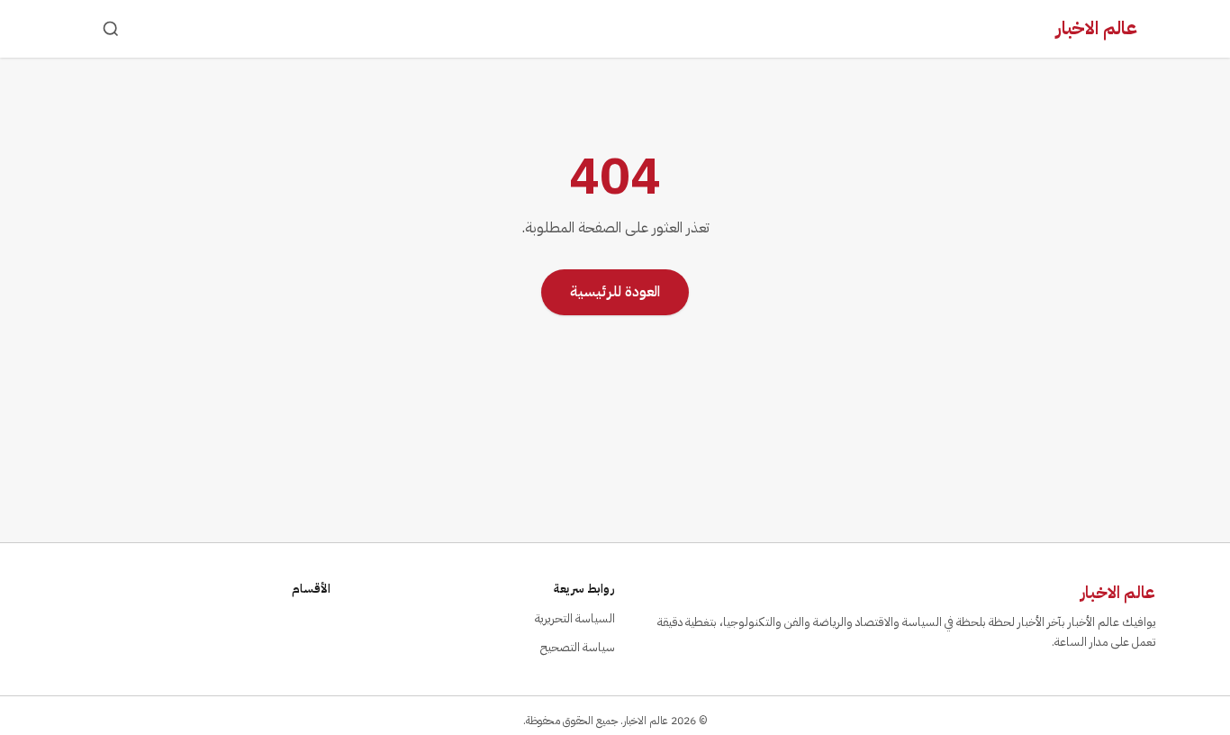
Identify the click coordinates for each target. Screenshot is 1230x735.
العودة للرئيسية (615, 292)
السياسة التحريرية (575, 618)
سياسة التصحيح (577, 647)
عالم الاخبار (1096, 28)
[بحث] (111, 29)
